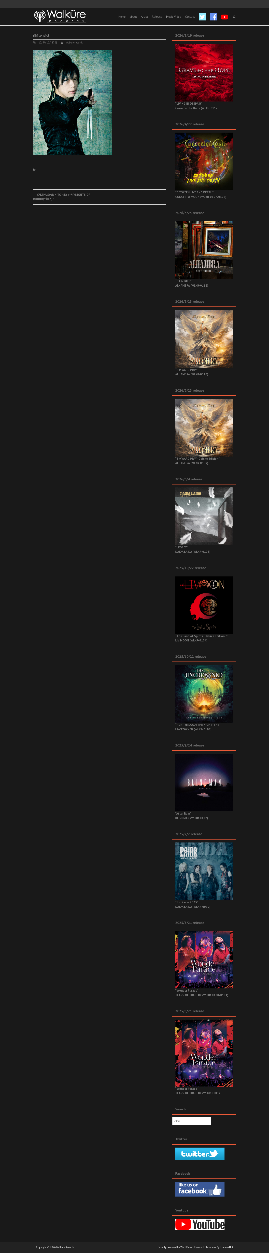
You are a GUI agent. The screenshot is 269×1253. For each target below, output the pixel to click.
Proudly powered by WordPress (175, 1247)
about (133, 16)
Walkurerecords (74, 42)
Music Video (173, 16)
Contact (190, 16)
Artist (144, 16)
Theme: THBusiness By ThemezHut (213, 1247)
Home (122, 16)
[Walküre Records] (60, 16)
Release (157, 16)
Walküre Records (65, 1247)
